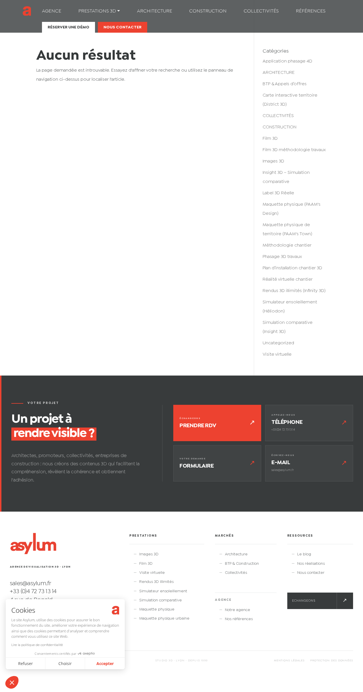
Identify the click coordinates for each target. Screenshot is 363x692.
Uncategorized (278, 343)
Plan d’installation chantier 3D (292, 268)
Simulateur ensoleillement (163, 591)
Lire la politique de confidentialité (37, 645)
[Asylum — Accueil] (33, 544)
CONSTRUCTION (279, 127)
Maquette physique (156, 609)
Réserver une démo (68, 27)
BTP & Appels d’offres (285, 84)
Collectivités (261, 11)
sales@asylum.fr (30, 583)
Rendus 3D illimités (156, 581)
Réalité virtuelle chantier (288, 279)
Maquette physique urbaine (164, 618)
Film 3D (270, 138)
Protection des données (331, 660)
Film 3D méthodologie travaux (294, 150)
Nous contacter (123, 27)
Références (311, 11)
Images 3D (273, 161)
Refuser (25, 663)
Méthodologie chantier (287, 245)
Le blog (304, 554)
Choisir (65, 663)
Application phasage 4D (287, 61)
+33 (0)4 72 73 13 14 (33, 591)
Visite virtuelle (277, 354)
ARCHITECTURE (279, 72)
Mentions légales (289, 660)
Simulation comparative (160, 600)
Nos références (239, 619)
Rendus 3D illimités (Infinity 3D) (294, 291)
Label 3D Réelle (278, 193)
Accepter (105, 663)
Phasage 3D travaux (282, 257)
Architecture (154, 11)
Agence (51, 11)
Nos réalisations (311, 563)
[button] (12, 682)
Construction (208, 11)
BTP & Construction (242, 563)
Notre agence (237, 610)
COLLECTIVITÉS (278, 116)
